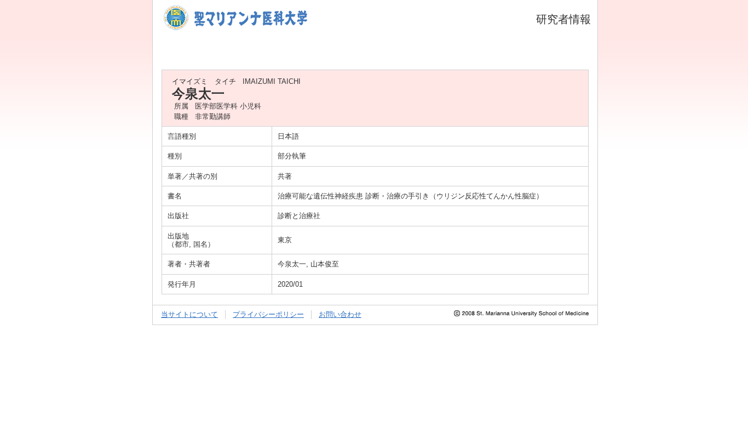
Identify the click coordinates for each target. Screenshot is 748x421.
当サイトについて (189, 314)
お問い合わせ (340, 314)
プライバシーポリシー (268, 314)
